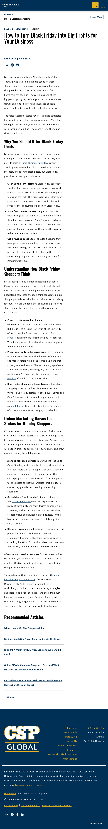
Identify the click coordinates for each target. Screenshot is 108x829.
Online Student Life (67, 745)
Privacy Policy (11, 805)
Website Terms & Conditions (57, 805)
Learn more (10, 793)
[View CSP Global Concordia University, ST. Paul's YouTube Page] (12, 815)
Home (6, 29)
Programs (72, 728)
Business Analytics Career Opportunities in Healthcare (33, 639)
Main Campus (70, 759)
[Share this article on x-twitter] (6, 65)
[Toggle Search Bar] (95, 5)
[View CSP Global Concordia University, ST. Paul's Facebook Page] (17, 815)
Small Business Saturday (34, 163)
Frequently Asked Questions (62, 754)
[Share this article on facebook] (12, 65)
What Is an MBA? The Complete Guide (24, 628)
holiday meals (20, 406)
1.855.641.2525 (96, 728)
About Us (72, 741)
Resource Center (20, 29)
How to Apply (70, 732)
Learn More (96, 17)
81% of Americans (21, 501)
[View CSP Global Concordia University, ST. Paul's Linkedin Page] (22, 815)
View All (11, 697)
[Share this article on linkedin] (17, 65)
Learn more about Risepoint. (30, 785)
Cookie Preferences (30, 805)
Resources (72, 750)
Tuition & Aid (70, 737)
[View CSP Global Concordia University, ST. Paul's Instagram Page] (6, 815)
